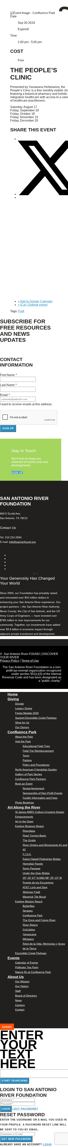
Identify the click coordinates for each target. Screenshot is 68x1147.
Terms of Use (30, 660)
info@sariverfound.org (22, 541)
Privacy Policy (9, 660)
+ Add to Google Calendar (35, 301)
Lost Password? (25, 1108)
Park (21, 311)
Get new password (16, 1139)
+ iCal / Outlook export (32, 304)
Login (6, 1108)
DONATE (7, 1027)
